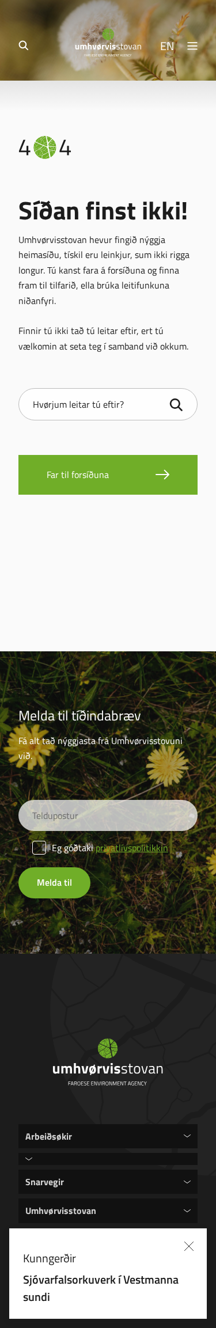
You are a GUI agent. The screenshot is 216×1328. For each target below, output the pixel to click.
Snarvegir (44, 1181)
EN (167, 45)
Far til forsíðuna (78, 474)
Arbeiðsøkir (48, 1136)
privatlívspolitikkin (132, 847)
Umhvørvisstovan (60, 1210)
